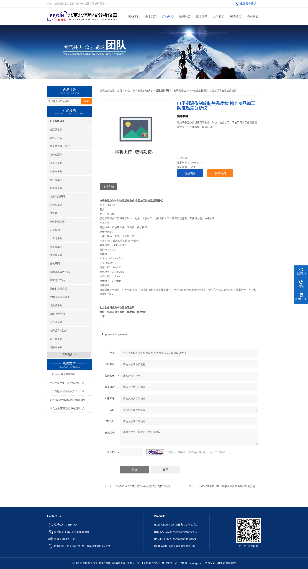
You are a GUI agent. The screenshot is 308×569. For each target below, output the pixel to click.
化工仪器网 (180, 563)
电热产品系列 (57, 196)
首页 (119, 90)
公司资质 (218, 16)
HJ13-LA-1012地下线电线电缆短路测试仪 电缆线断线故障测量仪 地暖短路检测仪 (176, 531)
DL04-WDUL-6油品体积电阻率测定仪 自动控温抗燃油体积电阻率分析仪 (176, 546)
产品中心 (168, 16)
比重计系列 (56, 238)
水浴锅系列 (56, 171)
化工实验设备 (57, 121)
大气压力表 (56, 138)
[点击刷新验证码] (155, 452)
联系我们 (252, 16)
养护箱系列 (56, 205)
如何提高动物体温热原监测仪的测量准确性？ (71, 400)
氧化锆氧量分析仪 (60, 146)
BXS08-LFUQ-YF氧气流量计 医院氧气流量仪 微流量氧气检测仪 (176, 539)
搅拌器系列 (56, 347)
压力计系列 (56, 322)
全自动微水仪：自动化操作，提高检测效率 (71, 382)
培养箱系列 (56, 154)
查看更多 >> (69, 354)
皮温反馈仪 (56, 129)
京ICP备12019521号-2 (149, 563)
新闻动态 (185, 16)
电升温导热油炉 (58, 330)
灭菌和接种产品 (58, 288)
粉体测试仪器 (57, 221)
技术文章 (201, 16)
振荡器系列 (56, 163)
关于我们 (151, 16)
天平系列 (55, 230)
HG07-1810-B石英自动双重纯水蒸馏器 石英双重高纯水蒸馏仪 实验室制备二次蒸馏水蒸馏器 (165, 486)
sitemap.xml (196, 563)
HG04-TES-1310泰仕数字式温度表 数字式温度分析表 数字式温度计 (236, 486)
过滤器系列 (56, 255)
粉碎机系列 (56, 188)
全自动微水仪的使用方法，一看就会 (70, 391)
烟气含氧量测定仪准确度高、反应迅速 (71, 408)
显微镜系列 (56, 246)
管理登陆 (231, 563)
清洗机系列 (56, 305)
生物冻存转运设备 (60, 297)
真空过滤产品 (57, 280)
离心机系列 (56, 179)
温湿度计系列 (57, 313)
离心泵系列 (56, 339)
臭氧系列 (55, 263)
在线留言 (235, 16)
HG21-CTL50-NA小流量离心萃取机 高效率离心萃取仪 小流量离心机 (176, 524)
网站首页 (134, 16)
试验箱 (53, 213)
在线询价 (190, 173)
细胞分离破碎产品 (60, 272)
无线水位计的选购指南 (62, 374)
